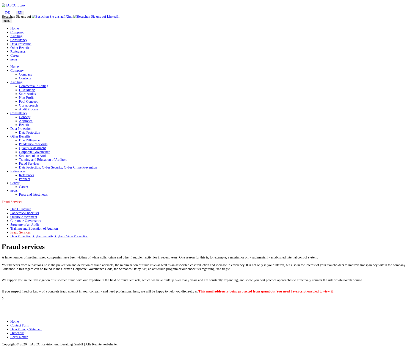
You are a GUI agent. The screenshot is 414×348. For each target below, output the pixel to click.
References (17, 51)
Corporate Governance (34, 152)
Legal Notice (19, 337)
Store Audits (27, 94)
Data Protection (20, 44)
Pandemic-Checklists (33, 144)
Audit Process (28, 109)
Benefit (24, 125)
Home (14, 28)
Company (17, 32)
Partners (24, 179)
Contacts (25, 78)
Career (14, 55)
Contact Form (19, 325)
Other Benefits (20, 47)
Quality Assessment (32, 148)
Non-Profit (26, 97)
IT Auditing (27, 90)
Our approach (28, 105)
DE (7, 12)
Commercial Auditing (33, 86)
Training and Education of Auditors (43, 159)
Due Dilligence (29, 140)
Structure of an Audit (33, 156)
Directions (17, 333)
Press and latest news (33, 194)
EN (20, 12)
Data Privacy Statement (26, 329)
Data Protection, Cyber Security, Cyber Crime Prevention (58, 167)
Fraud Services (29, 163)
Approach (26, 121)
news (13, 59)
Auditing (16, 36)
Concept (24, 117)
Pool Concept (28, 101)
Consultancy (18, 40)
